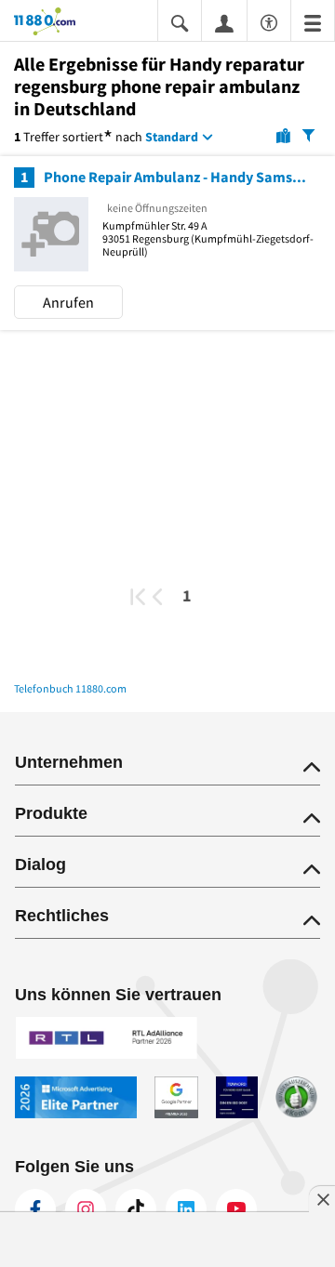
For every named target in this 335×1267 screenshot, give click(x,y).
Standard (171, 136)
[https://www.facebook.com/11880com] (35, 1209)
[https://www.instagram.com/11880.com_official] (85, 1209)
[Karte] (283, 134)
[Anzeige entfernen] (322, 1199)
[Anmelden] (224, 22)
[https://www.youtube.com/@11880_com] (236, 1209)
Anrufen (68, 302)
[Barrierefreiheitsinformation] (269, 20)
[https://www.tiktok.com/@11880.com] (135, 1209)
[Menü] (312, 21)
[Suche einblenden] (179, 21)
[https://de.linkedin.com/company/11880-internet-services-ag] (186, 1209)
